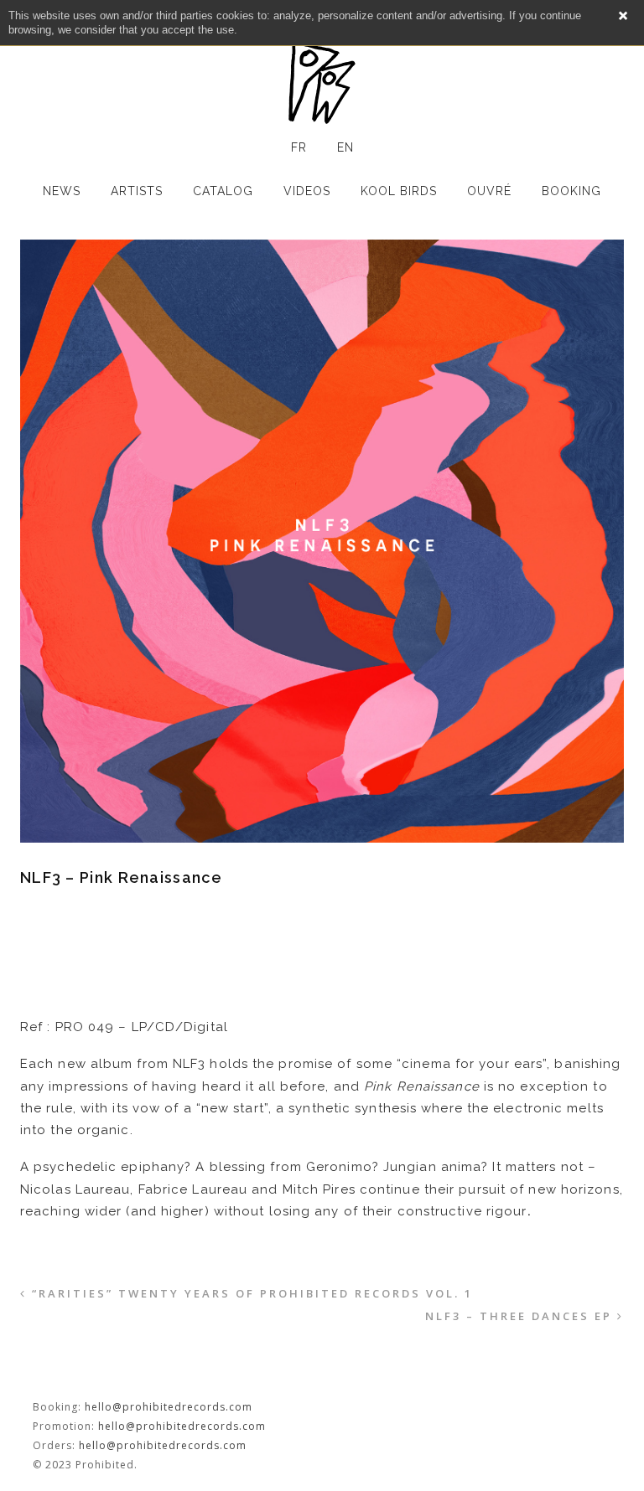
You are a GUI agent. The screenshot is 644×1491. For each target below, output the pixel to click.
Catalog (223, 191)
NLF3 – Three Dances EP (518, 1315)
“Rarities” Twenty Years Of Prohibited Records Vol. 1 (252, 1293)
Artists (137, 191)
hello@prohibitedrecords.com (168, 1407)
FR (299, 147)
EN (345, 147)
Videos (306, 191)
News (61, 191)
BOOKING (571, 191)
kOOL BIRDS (399, 191)
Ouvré (489, 191)
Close (623, 16)
